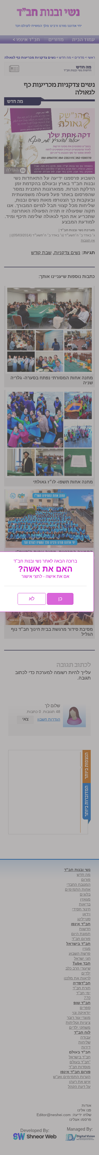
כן (60, 598)
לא (32, 598)
